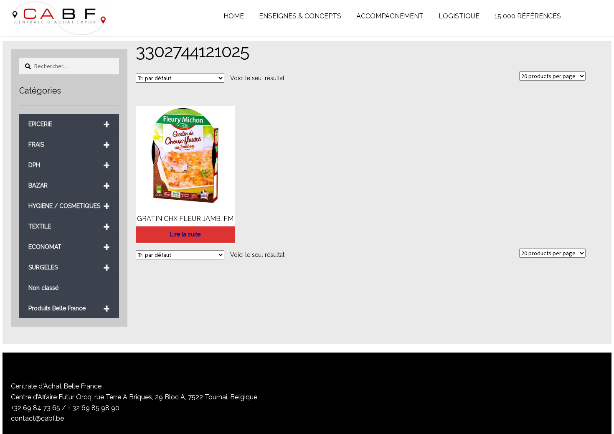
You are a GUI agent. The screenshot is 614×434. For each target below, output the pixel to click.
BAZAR (69, 185)
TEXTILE (69, 226)
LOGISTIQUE (459, 16)
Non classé (43, 287)
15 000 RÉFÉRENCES (528, 16)
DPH (69, 165)
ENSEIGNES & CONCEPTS (300, 16)
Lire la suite (185, 234)
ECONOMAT (69, 247)
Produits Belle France (69, 308)
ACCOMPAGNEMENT (390, 16)
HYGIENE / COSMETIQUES (69, 206)
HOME (233, 16)
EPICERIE (69, 124)
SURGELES (69, 267)
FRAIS (69, 145)
